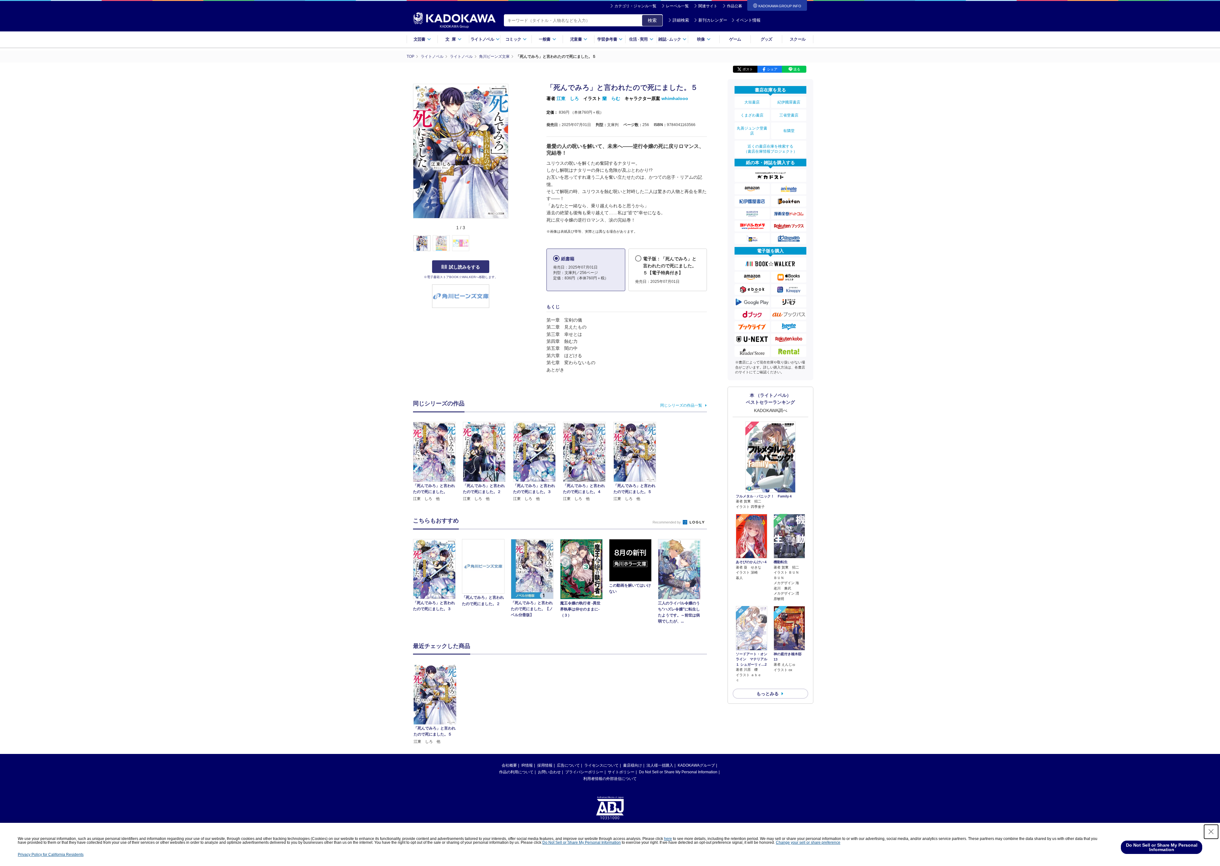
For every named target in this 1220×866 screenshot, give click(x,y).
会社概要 (509, 765)
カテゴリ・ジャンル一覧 (635, 6)
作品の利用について (516, 772)
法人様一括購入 (660, 765)
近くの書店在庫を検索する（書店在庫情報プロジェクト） (770, 149)
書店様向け (632, 765)
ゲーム (735, 39)
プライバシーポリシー (584, 772)
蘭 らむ (611, 98)
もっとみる (767, 693)
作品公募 (734, 6)
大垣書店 (752, 102)
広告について (568, 765)
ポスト (747, 69)
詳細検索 (681, 20)
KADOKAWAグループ (696, 765)
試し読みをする (464, 267)
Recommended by (667, 522)
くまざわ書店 (752, 115)
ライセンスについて (601, 765)
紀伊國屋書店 (788, 102)
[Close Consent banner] (1211, 832)
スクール (797, 39)
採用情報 (544, 765)
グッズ (766, 39)
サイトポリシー (621, 772)
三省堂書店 (788, 115)
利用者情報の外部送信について (610, 778)
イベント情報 (748, 20)
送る (796, 69)
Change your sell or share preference (808, 842)
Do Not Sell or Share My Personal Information (678, 772)
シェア (772, 69)
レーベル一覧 (677, 6)
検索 (652, 20)
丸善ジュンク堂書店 (752, 131)
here (668, 839)
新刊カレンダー (712, 20)
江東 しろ (568, 98)
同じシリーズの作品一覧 (681, 405)
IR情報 (527, 765)
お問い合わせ (549, 772)
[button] (512, 243)
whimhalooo (674, 98)
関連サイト (707, 6)
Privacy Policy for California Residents (51, 854)
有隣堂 (789, 131)
